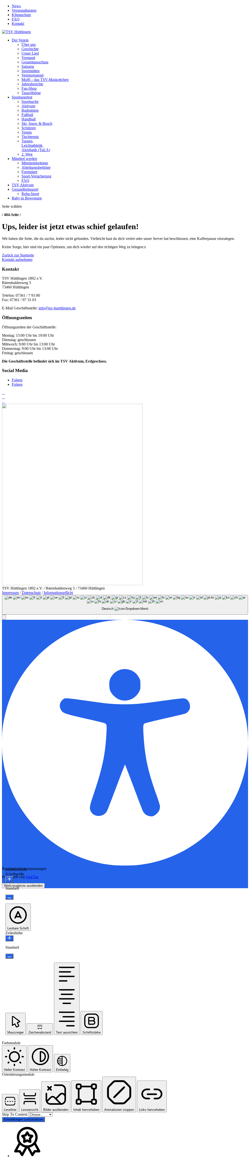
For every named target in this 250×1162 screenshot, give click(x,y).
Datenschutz (31, 593)
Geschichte (30, 49)
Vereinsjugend (32, 75)
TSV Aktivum (23, 185)
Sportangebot (22, 97)
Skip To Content (15, 1114)
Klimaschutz (21, 15)
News (16, 6)
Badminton (30, 110)
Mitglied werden (24, 159)
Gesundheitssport (25, 189)
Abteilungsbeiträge (36, 167)
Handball (28, 119)
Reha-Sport (30, 194)
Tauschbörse (31, 93)
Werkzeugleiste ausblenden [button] (23, 885)
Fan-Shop (29, 88)
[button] (4, 617)
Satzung (27, 66)
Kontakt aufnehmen (17, 259)
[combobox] (125, 605)
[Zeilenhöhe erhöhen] (9, 938)
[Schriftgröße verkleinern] (9, 897)
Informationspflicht (58, 593)
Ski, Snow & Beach (36, 123)
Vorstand (28, 58)
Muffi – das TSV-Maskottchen (45, 80)
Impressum (10, 593)
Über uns (28, 44)
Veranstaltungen (24, 10)
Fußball (27, 115)
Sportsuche (30, 101)
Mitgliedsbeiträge (34, 163)
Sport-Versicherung (36, 176)
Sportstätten (30, 71)
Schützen (28, 128)
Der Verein (20, 40)
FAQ (16, 19)
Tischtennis (30, 137)
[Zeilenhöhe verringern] (9, 956)
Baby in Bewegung (27, 198)
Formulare (29, 172)
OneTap (32, 877)
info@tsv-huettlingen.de (57, 308)
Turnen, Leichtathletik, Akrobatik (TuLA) (35, 145)
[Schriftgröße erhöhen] (9, 879)
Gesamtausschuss (34, 62)
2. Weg (26, 154)
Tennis (26, 132)
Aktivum (28, 106)
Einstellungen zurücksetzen (23, 1119)
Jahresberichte (32, 84)
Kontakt (18, 23)
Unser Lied (30, 53)
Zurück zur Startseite (18, 255)
